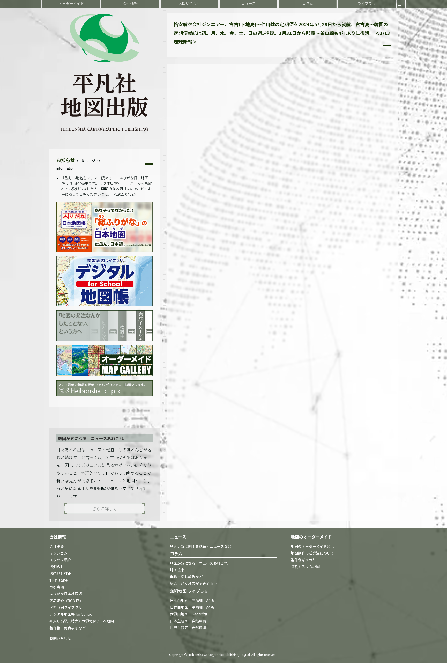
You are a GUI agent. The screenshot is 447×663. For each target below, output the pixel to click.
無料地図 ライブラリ (189, 591)
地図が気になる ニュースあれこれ (199, 563)
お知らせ (56, 566)
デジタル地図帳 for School (71, 614)
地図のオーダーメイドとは (312, 546)
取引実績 (56, 587)
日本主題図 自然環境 (188, 620)
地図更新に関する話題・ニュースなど (200, 546)
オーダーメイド (71, 3)
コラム (307, 3)
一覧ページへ (88, 160)
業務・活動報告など (186, 576)
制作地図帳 (58, 580)
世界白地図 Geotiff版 (188, 614)
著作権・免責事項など (67, 627)
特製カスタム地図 (305, 566)
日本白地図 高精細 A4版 (192, 600)
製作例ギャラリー (305, 560)
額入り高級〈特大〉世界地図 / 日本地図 (81, 621)
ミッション (58, 553)
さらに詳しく (104, 508)
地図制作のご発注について (312, 553)
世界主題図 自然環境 (188, 627)
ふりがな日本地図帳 (65, 593)
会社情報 (130, 3)
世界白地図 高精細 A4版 (192, 607)
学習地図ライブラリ (65, 607)
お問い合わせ (189, 3)
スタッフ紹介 (60, 560)
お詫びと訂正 (60, 573)
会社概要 (56, 546)
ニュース (248, 3)
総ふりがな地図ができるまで (193, 583)
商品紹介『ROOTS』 (66, 600)
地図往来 (177, 570)
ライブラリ (366, 3)
